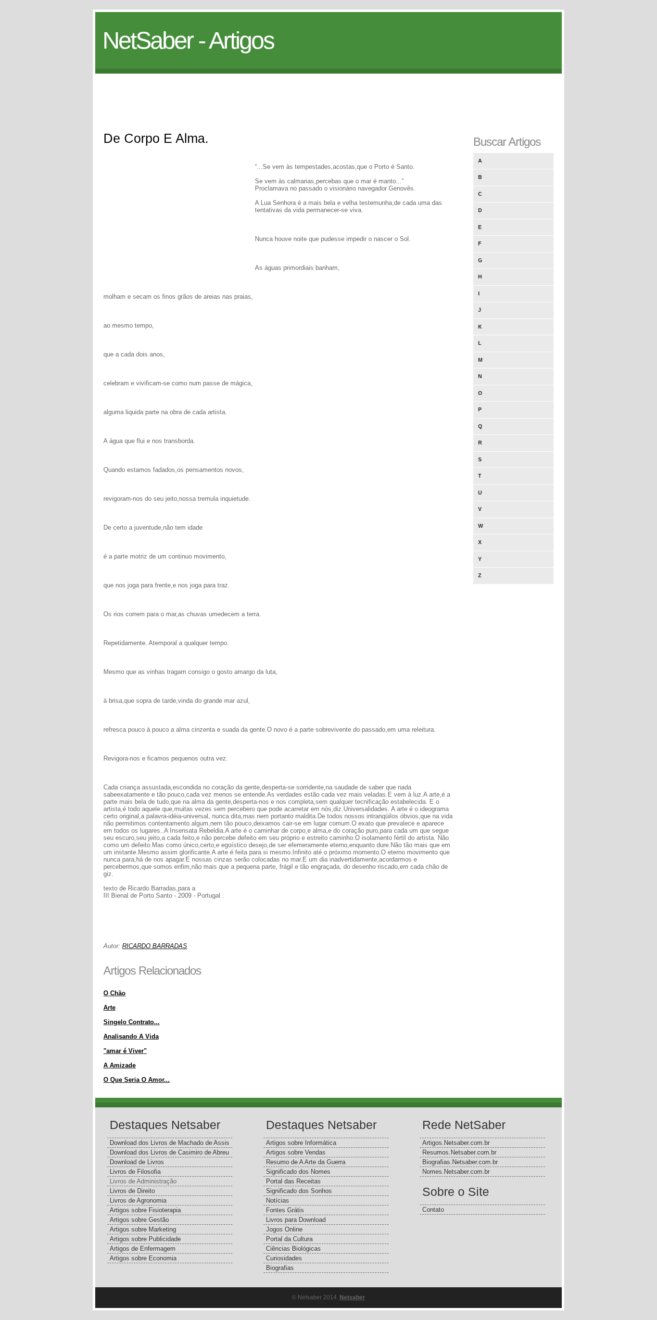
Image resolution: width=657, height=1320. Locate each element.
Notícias (277, 1200)
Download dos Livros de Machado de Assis (169, 1142)
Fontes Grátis (285, 1210)
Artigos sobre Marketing (143, 1229)
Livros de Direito (132, 1190)
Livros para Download (296, 1219)
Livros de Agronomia (138, 1200)
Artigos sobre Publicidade (145, 1239)
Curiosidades (284, 1258)
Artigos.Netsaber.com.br (456, 1142)
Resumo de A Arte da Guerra (305, 1162)
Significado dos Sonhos (299, 1190)
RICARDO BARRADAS (154, 946)
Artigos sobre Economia (143, 1258)
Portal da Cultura (289, 1239)
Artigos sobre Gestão (139, 1219)
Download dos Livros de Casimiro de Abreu (169, 1152)
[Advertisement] (328, 95)
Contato (433, 1209)
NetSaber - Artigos (188, 40)
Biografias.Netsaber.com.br (460, 1162)
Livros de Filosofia (135, 1171)
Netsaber (352, 1297)
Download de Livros (137, 1162)
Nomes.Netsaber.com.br (456, 1171)
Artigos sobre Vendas (296, 1152)
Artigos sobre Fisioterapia (145, 1210)
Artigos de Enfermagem (143, 1248)
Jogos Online (284, 1229)
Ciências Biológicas (293, 1248)
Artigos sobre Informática (301, 1142)
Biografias (280, 1267)
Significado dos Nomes (298, 1171)
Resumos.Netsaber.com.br (459, 1152)
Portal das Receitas (293, 1181)
